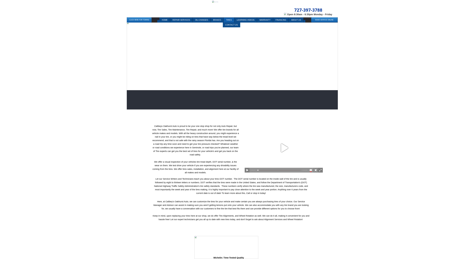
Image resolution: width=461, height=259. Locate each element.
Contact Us (231, 25)
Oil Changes (201, 20)
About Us (296, 20)
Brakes (217, 20)
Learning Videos (246, 20)
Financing (281, 20)
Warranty (265, 20)
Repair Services (181, 20)
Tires (229, 20)
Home (165, 20)
